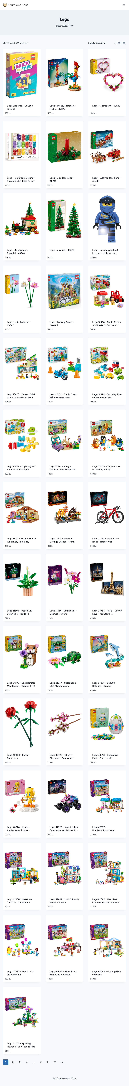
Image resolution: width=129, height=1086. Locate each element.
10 (48, 1062)
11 (55, 1062)
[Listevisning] (124, 43)
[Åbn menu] (123, 5)
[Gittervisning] (119, 43)
